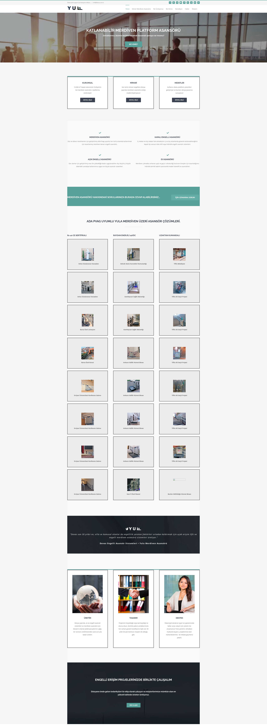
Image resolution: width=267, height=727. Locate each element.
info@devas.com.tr (98, 2)
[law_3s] (179, 576)
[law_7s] (87, 576)
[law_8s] (133, 576)
